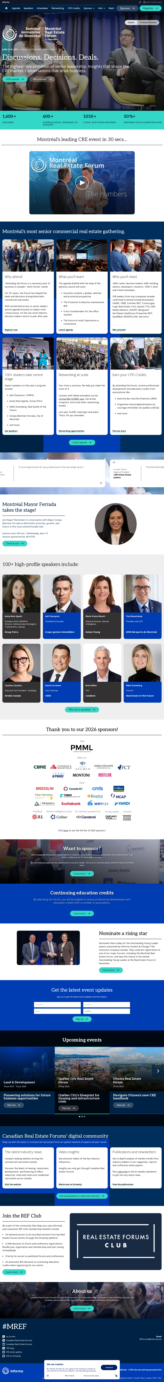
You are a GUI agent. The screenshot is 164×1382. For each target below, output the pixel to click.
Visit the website (13, 1184)
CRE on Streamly (13, 1356)
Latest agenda (66, 329)
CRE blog (10, 1348)
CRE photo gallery (14, 1352)
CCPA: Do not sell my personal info (145, 1369)
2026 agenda (12, 79)
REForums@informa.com (151, 1339)
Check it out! (12, 543)
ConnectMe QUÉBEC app (71, 398)
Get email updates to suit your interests (80, 1196)
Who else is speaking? (80, 709)
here (66, 830)
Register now (11, 329)
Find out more (119, 431)
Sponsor (125, 8)
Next (158, 1071)
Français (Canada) (148, 22)
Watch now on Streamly (70, 1184)
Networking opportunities (71, 431)
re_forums (10, 1336)
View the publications (122, 1184)
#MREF (14, 1326)
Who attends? (40, 79)
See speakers (11, 431)
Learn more (80, 873)
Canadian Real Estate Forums (19, 1340)
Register (148, 8)
